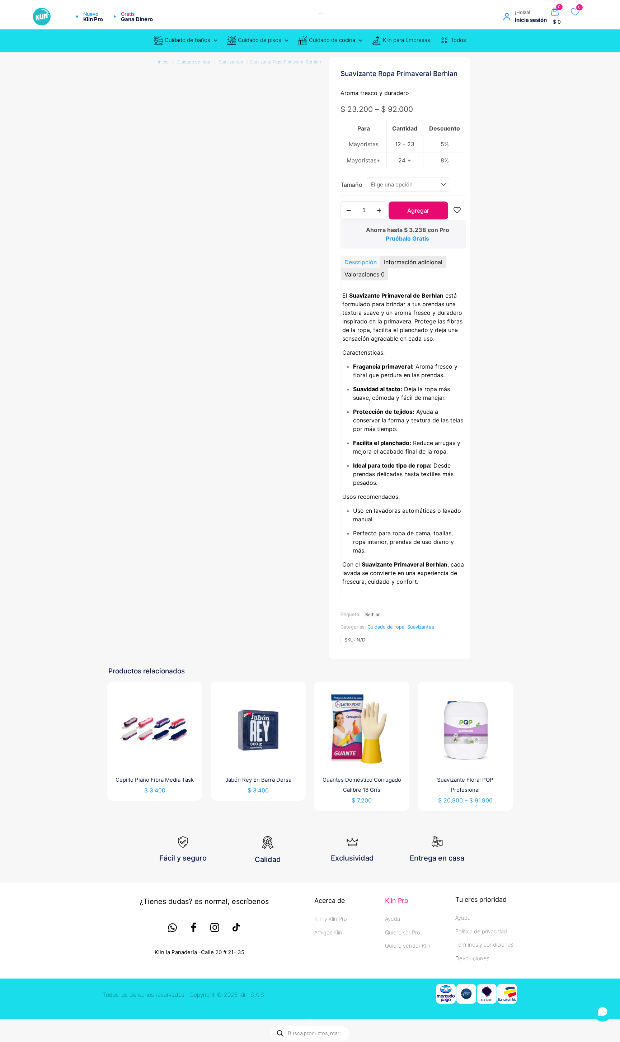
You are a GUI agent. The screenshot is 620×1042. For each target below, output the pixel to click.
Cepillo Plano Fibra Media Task (155, 779)
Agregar (418, 210)
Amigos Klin (328, 932)
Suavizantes (231, 62)
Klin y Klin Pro (330, 918)
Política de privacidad (481, 931)
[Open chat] (602, 1012)
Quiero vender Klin (408, 945)
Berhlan (373, 614)
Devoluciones (472, 958)
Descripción (360, 262)
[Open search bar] (310, 1022)
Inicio (163, 62)
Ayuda (392, 918)
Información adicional (413, 262)
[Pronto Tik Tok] (236, 927)
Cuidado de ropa (193, 62)
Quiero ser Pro (402, 932)
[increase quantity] (379, 210)
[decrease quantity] (348, 210)
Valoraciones (364, 274)
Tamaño (351, 184)
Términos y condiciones (484, 944)
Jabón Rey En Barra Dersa (258, 779)
